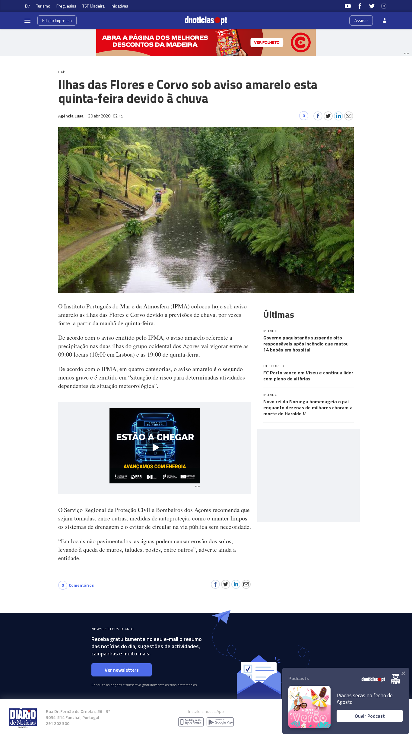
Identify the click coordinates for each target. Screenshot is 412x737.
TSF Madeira (93, 6)
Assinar (361, 20)
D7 (27, 6)
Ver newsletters (122, 669)
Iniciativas (119, 6)
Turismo (43, 6)
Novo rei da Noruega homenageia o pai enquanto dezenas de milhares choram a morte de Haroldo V (308, 407)
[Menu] (27, 20)
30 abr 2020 (105, 116)
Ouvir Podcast (370, 716)
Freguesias (66, 6)
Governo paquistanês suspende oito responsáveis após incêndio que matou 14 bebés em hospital (306, 343)
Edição (57, 20)
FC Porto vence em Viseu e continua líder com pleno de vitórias (308, 375)
